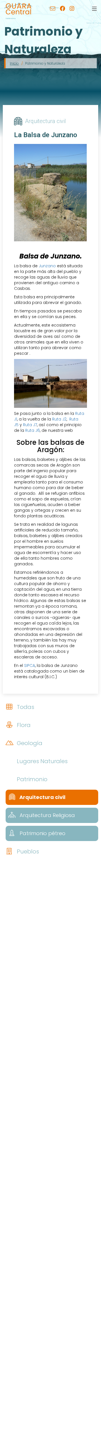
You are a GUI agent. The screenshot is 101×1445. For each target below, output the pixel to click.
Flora (23, 725)
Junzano (47, 266)
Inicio (14, 63)
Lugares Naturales (41, 761)
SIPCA (29, 665)
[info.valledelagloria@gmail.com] (53, 9)
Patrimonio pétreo (41, 833)
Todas (24, 707)
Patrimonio (31, 779)
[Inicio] (18, 8)
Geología (28, 743)
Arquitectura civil (41, 797)
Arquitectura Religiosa (46, 815)
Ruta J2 (59, 419)
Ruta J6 (32, 430)
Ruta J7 (30, 425)
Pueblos (27, 851)
